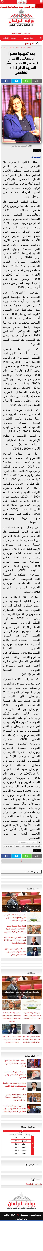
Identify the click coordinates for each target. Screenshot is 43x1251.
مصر (17, 846)
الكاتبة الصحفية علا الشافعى (27, 843)
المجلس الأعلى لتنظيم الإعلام (31, 846)
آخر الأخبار (30, 888)
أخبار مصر (29, 43)
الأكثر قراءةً (30, 1055)
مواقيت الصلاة (28, 1126)
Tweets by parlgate (34, 1183)
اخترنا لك (31, 972)
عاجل (39, 6)
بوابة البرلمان (8, 846)
